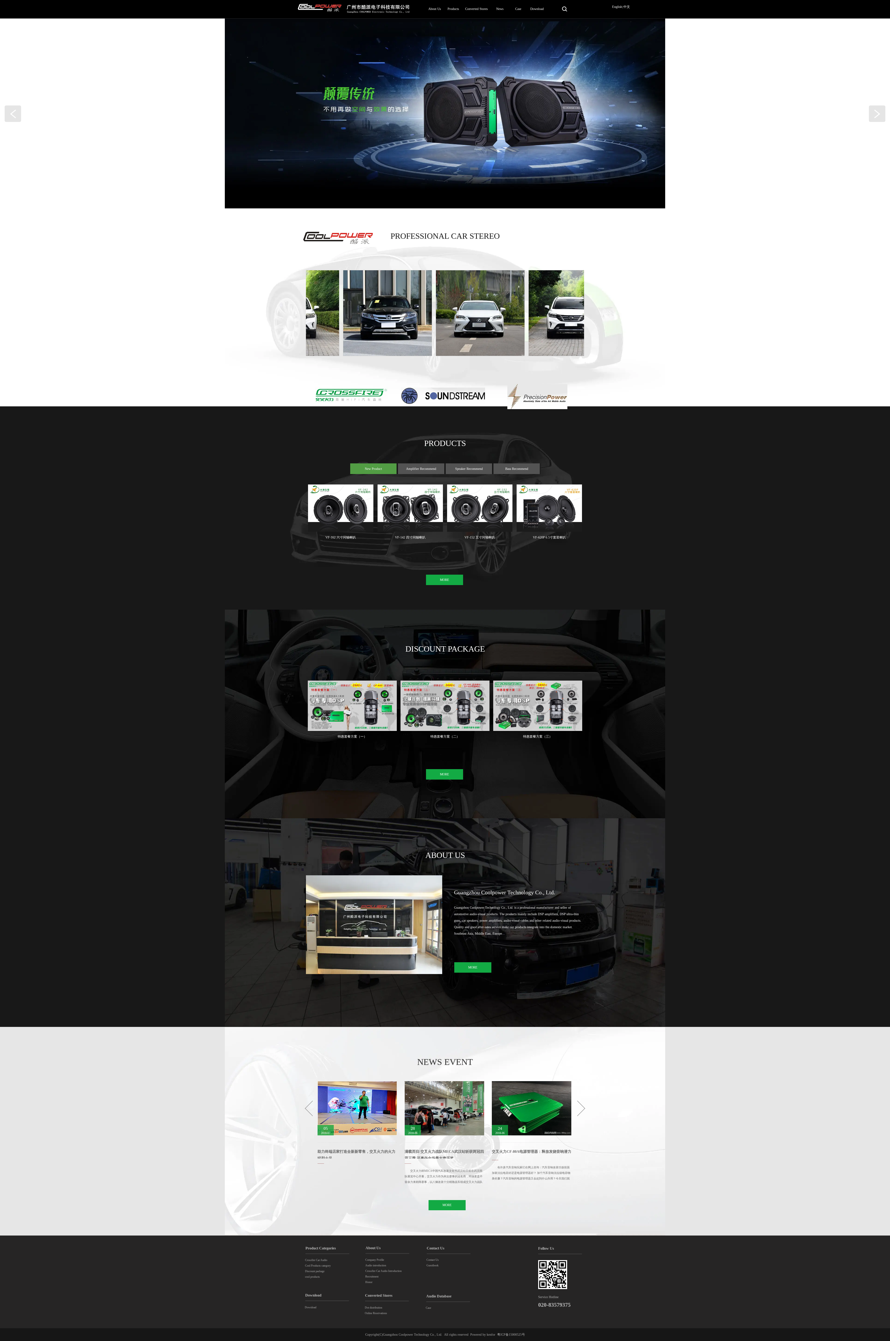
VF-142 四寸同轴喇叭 (410, 537)
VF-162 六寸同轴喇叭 (340, 537)
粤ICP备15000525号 (510, 1334)
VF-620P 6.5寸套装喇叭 (549, 537)
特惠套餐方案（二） (445, 736)
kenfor (491, 1334)
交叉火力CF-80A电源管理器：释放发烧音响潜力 (444, 1151)
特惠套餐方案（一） (352, 736)
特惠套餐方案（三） (537, 736)
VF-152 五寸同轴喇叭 (479, 537)
